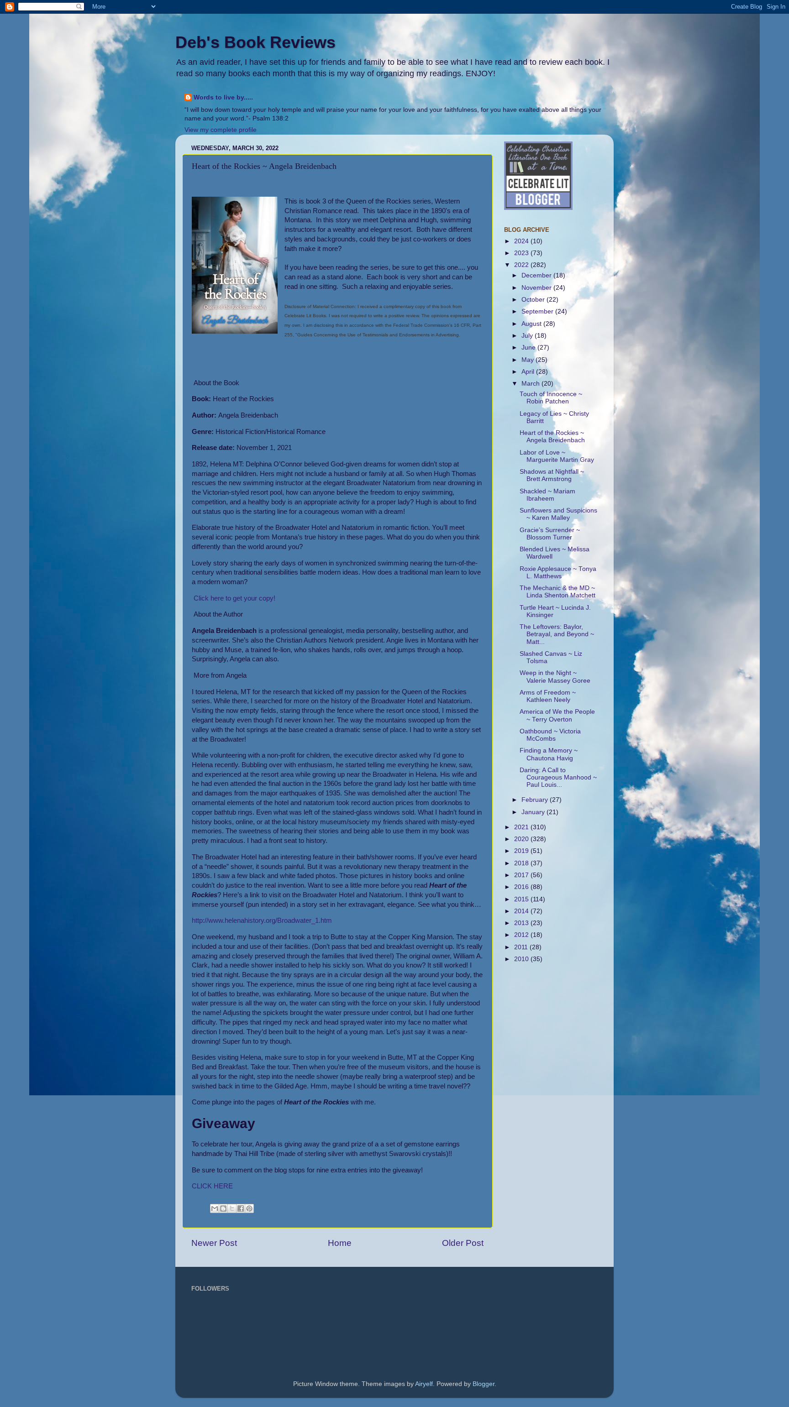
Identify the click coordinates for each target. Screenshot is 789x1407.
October (534, 299)
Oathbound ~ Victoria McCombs (550, 735)
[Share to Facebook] (240, 1208)
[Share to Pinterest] (249, 1208)
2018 (522, 863)
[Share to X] (232, 1208)
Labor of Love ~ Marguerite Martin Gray (557, 456)
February (535, 799)
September (538, 311)
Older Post (463, 1243)
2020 (522, 839)
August (532, 323)
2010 (522, 959)
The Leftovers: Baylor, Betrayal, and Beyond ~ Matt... (557, 634)
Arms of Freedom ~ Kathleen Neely (548, 696)
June (529, 347)
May (528, 359)
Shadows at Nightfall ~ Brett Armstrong (552, 475)
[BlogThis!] (223, 1208)
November (537, 287)
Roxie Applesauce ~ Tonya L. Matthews (558, 572)
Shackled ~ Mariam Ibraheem (547, 495)
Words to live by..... (223, 97)
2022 (522, 265)
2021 (522, 827)
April (528, 371)
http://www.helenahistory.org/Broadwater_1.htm (262, 920)
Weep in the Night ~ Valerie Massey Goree (555, 677)
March (531, 383)
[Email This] (214, 1208)
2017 (522, 875)
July (528, 335)
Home (340, 1243)
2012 (522, 934)
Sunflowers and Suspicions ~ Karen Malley (558, 514)
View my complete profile (220, 129)
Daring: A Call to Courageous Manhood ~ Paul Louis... (558, 777)
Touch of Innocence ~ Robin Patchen (551, 398)
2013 (522, 923)
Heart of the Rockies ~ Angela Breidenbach (552, 436)
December (537, 275)
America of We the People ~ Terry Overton (557, 715)
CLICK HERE (212, 1186)
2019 (522, 850)
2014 (522, 911)
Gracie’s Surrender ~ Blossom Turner (550, 534)
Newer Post (214, 1243)
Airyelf (424, 1384)
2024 (522, 241)
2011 (522, 947)
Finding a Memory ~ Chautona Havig (549, 754)
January (534, 812)
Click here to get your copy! (233, 598)
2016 (522, 887)
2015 (522, 899)
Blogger (483, 1384)
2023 (522, 253)
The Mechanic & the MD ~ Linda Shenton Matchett (557, 592)
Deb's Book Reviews (255, 42)
